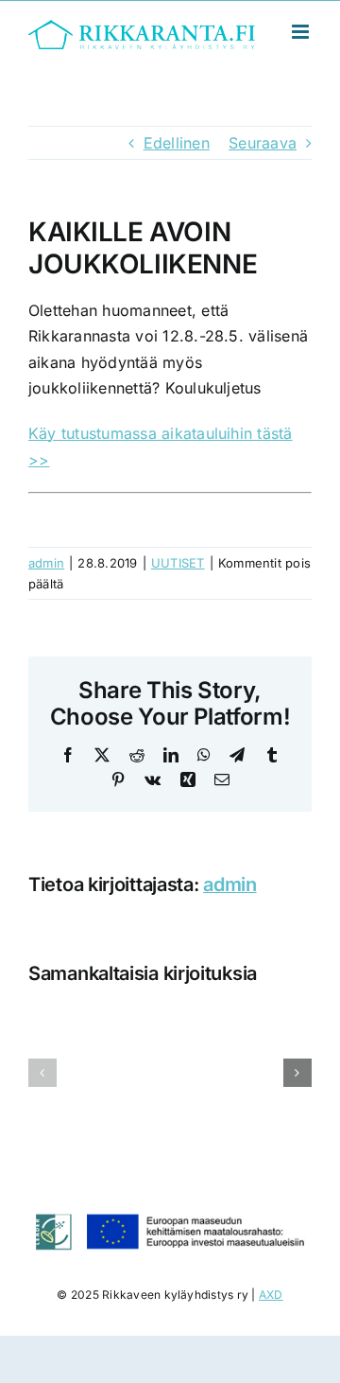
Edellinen (177, 142)
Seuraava (263, 142)
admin (46, 562)
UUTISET (178, 562)
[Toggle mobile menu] (302, 32)
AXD (271, 1294)
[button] (42, 1073)
